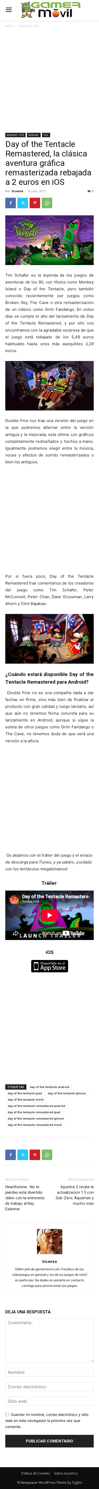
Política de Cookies (35, 1473)
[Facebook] (10, 203)
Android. (34, 135)
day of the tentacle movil (26, 1099)
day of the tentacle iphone (67, 1093)
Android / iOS (28, 26)
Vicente (17, 191)
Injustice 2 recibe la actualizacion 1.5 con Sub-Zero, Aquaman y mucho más (75, 1195)
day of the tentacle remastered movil (35, 1125)
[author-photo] (49, 1254)
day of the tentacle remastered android (36, 1106)
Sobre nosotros (66, 1473)
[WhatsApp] (47, 203)
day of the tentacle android (49, 1087)
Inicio (9, 26)
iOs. (46, 135)
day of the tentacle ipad (25, 1093)
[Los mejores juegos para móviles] (51, 10)
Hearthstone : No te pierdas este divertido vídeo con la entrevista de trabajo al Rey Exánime (24, 1198)
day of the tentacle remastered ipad (34, 1112)
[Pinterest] (35, 203)
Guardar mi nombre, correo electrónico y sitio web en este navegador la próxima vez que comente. (46, 1420)
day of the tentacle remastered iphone (36, 1118)
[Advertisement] (49, 81)
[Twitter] (22, 203)
